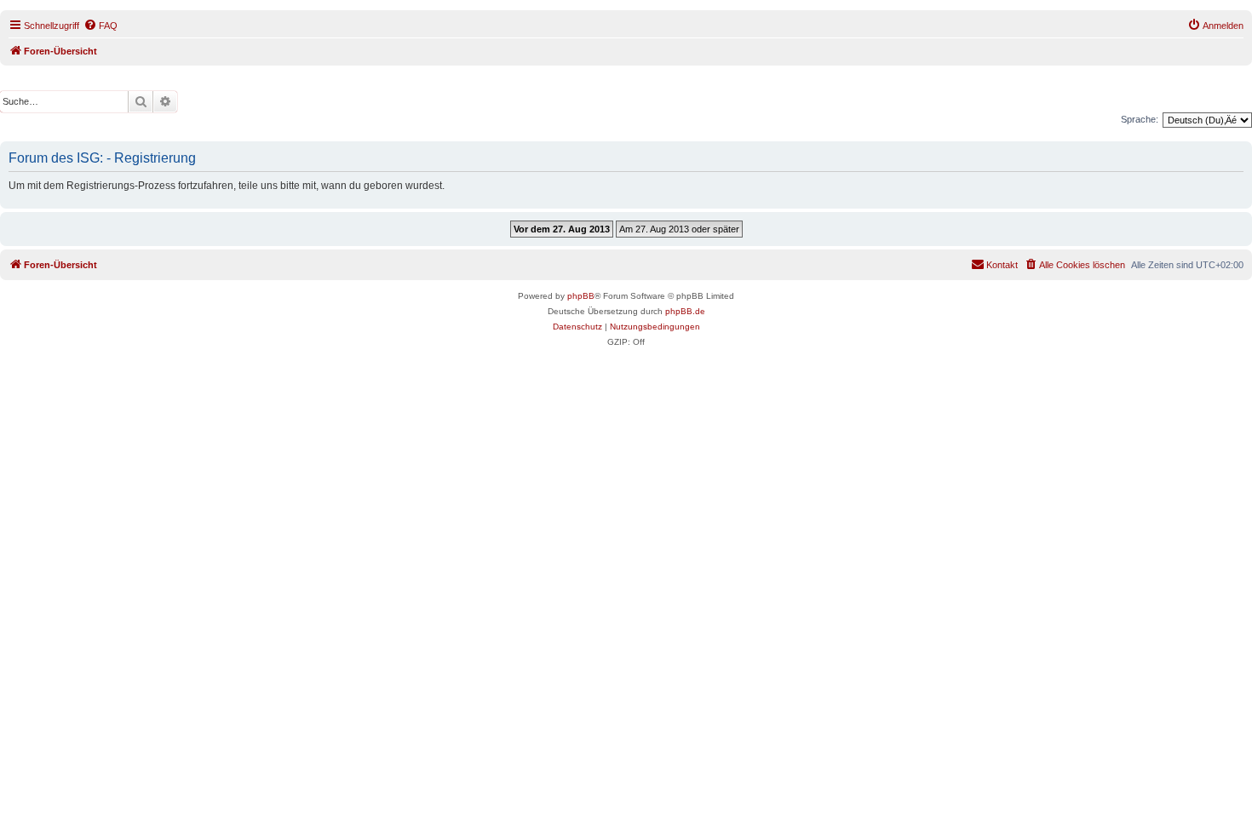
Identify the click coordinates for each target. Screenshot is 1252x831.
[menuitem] (100, 25)
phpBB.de (685, 311)
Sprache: (1139, 119)
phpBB (580, 296)
